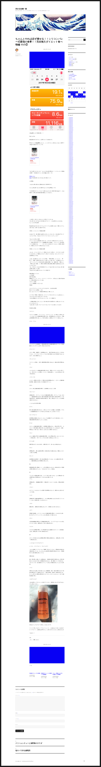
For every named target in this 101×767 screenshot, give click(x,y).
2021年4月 (71, 196)
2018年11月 (71, 232)
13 (79, 94)
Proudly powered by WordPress (27, 761)
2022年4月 (71, 181)
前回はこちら (32, 176)
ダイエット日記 (71, 59)
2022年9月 (71, 175)
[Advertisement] (47, 60)
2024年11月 (71, 143)
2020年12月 (71, 201)
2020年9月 (71, 205)
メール (17, 718)
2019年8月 (71, 221)
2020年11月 (71, 202)
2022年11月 (71, 173)
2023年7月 (71, 163)
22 (84, 96)
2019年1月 (71, 229)
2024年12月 (71, 142)
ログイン (70, 271)
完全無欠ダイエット (18, 55)
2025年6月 (71, 134)
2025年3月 (71, 138)
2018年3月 (71, 242)
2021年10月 (71, 189)
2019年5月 (71, 224)
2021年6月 (71, 194)
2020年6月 (71, 208)
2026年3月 (71, 123)
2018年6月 (71, 238)
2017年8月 (71, 250)
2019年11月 (71, 217)
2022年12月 (71, 171)
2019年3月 (71, 227)
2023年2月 (71, 169)
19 (76, 96)
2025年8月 (71, 132)
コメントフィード (72, 273)
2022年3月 (71, 183)
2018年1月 (71, 244)
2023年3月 (71, 168)
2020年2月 (71, 213)
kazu (16, 52)
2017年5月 (71, 254)
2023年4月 (71, 167)
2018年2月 (71, 243)
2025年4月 (71, 137)
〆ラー (70, 57)
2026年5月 (71, 121)
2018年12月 (71, 231)
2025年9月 (71, 131)
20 (79, 96)
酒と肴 (70, 65)
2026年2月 (71, 125)
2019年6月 (71, 223)
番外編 (70, 64)
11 (74, 94)
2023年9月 (71, 160)
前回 (30, 177)
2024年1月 (71, 155)
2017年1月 (71, 259)
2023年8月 (71, 162)
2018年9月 (71, 234)
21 (81, 96)
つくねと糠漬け (71, 74)
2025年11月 (71, 128)
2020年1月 (71, 215)
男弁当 (70, 63)
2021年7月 (71, 192)
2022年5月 (71, 180)
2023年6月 (71, 164)
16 (69, 96)
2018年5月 (71, 239)
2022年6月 (71, 179)
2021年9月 (71, 190)
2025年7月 (71, 133)
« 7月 (72, 102)
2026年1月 (71, 126)
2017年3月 (71, 256)
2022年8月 (71, 176)
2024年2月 (71, 154)
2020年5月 (71, 210)
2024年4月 (71, 152)
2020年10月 (71, 203)
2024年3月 (71, 153)
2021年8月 (71, 191)
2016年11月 (71, 261)
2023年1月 (71, 170)
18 (74, 96)
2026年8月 (71, 117)
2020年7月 (71, 207)
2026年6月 (71, 120)
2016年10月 (71, 263)
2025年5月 (71, 136)
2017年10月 (71, 248)
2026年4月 (71, 122)
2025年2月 (71, 139)
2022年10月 (71, 174)
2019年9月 (71, 219)
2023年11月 (71, 158)
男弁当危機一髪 (21, 9)
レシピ (70, 60)
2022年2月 (71, 184)
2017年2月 (71, 258)
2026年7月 (71, 118)
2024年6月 (71, 149)
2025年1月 (71, 141)
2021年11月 (71, 187)
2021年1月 (71, 200)
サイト (16, 724)
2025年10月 (71, 130)
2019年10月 (71, 218)
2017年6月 (71, 253)
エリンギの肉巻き (72, 76)
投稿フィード (71, 272)
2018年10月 (71, 233)
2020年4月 (71, 211)
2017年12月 (71, 245)
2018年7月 (71, 237)
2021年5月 (71, 195)
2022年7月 (71, 178)
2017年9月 (71, 249)
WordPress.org (72, 275)
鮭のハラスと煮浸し (72, 79)
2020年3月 (71, 212)
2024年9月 (71, 146)
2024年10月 (71, 144)
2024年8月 (71, 147)
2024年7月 (71, 148)
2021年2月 (71, 199)
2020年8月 (71, 206)
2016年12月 (71, 260)
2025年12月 (71, 127)
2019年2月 (71, 228)
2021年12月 (71, 186)
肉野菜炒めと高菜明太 (73, 75)
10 (71, 94)
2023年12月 (71, 157)
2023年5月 (71, 165)
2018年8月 (71, 235)
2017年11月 (71, 247)
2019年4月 (71, 226)
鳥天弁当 (70, 77)
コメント (17, 695)
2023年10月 (71, 159)
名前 (16, 713)
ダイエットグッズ (72, 58)
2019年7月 (71, 222)
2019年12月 (71, 216)
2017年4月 (71, 255)
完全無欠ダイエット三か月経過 (34, 673)
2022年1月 (71, 185)
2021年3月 (71, 197)
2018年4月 (71, 240)
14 (81, 94)
